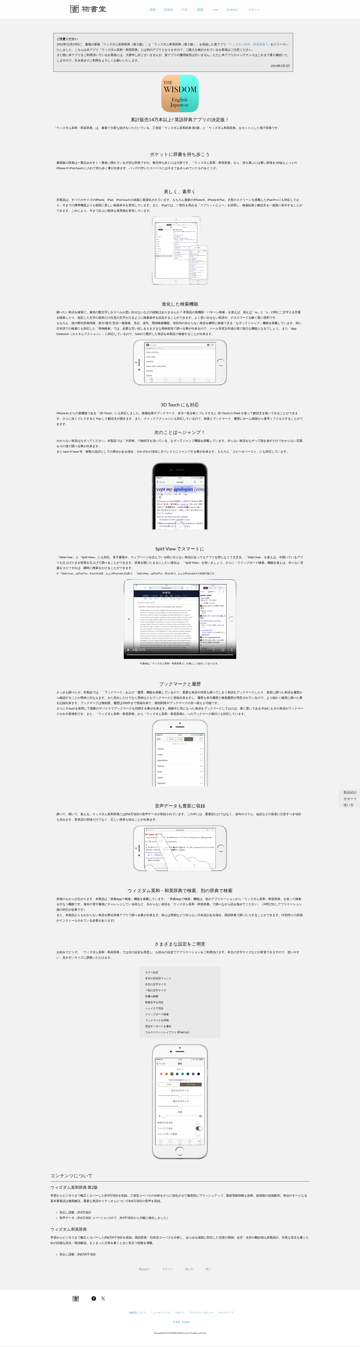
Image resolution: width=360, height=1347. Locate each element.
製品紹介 (350, 792)
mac (216, 9)
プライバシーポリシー (202, 1312)
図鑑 (200, 9)
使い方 (349, 805)
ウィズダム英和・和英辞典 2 (248, 44)
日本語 (176, 1321)
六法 (184, 9)
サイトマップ (226, 1312)
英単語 (168, 9)
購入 (208, 1269)
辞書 (153, 9)
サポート (254, 9)
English (186, 1321)
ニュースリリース (160, 1312)
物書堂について (137, 1312)
